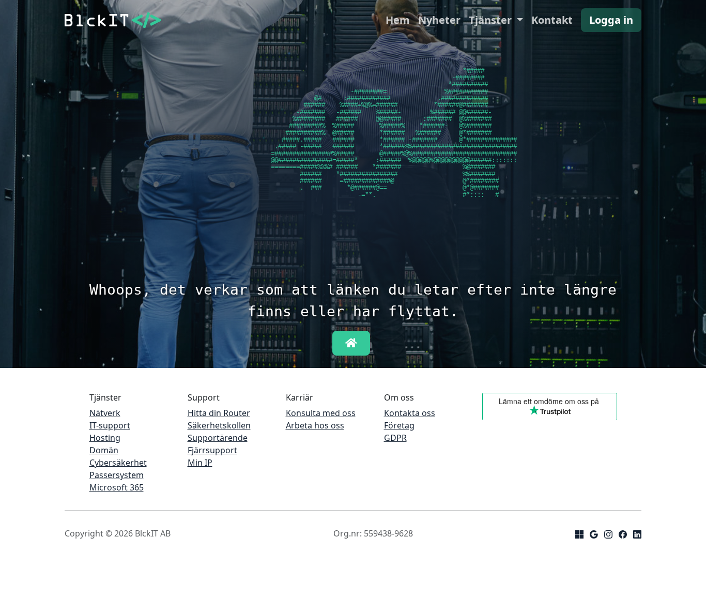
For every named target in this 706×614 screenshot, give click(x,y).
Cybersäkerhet (118, 462)
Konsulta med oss (321, 413)
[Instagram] (608, 533)
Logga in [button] (611, 20)
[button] (351, 343)
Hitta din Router (219, 413)
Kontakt (552, 20)
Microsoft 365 (116, 487)
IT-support (109, 425)
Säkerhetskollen (219, 425)
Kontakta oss (409, 413)
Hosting (104, 437)
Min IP (200, 462)
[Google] (594, 533)
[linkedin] (637, 533)
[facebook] (623, 533)
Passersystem (116, 475)
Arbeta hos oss (315, 425)
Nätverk (104, 413)
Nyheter (439, 20)
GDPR (395, 437)
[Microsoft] (579, 533)
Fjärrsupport (212, 450)
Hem (398, 20)
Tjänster (491, 20)
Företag (399, 425)
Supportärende (218, 437)
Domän (103, 450)
